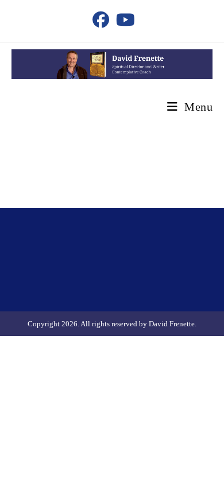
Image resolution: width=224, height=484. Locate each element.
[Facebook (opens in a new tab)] (101, 19)
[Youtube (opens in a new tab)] (124, 19)
